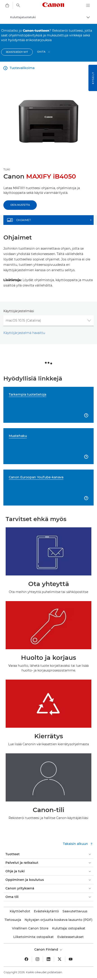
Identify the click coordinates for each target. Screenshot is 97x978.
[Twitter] (59, 959)
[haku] (18, 5)
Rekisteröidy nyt (17, 52)
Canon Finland (46, 949)
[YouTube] (70, 959)
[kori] (7, 5)
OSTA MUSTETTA (20, 205)
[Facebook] (26, 959)
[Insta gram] (37, 959)
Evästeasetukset (70, 937)
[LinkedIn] (48, 959)
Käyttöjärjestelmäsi (18, 311)
